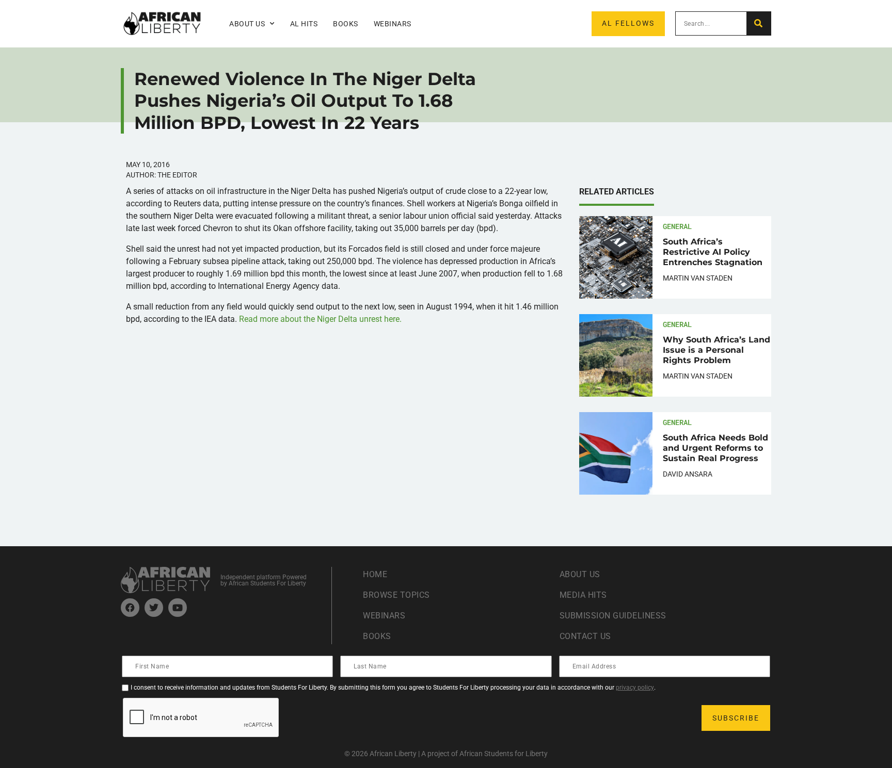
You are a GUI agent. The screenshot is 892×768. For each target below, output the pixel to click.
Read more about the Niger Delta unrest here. (320, 319)
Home (375, 574)
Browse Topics (396, 595)
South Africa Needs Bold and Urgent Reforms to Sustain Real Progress (715, 448)
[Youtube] (177, 607)
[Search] (758, 23)
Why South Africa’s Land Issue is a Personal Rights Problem (716, 350)
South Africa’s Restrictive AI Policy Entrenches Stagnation (712, 252)
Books (345, 24)
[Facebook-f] (130, 607)
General (677, 226)
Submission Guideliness (613, 615)
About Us (580, 574)
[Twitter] (154, 607)
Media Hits (583, 595)
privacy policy (635, 687)
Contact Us (585, 636)
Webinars (392, 24)
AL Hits (304, 24)
